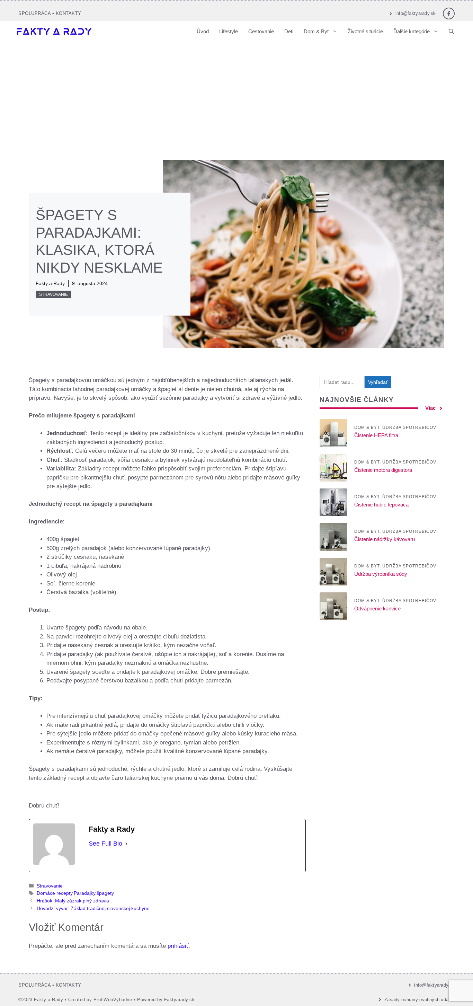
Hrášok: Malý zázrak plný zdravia (73, 900)
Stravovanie (53, 294)
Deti (288, 31)
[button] (451, 31)
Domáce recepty (54, 893)
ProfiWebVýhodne (112, 999)
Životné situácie (365, 31)
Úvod (203, 31)
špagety (105, 893)
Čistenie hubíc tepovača (381, 505)
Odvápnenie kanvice (377, 609)
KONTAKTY (68, 13)
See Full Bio (105, 843)
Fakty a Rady (50, 283)
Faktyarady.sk (179, 999)
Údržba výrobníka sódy (380, 574)
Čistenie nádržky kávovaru (384, 539)
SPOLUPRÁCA (34, 13)
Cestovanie (261, 31)
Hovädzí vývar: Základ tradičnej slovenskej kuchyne (93, 908)
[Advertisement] (236, 94)
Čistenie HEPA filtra (376, 436)
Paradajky (84, 893)
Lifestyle (228, 31)
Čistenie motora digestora (383, 470)
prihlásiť (178, 946)
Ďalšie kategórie (411, 31)
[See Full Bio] (126, 843)
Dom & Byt (316, 31)
